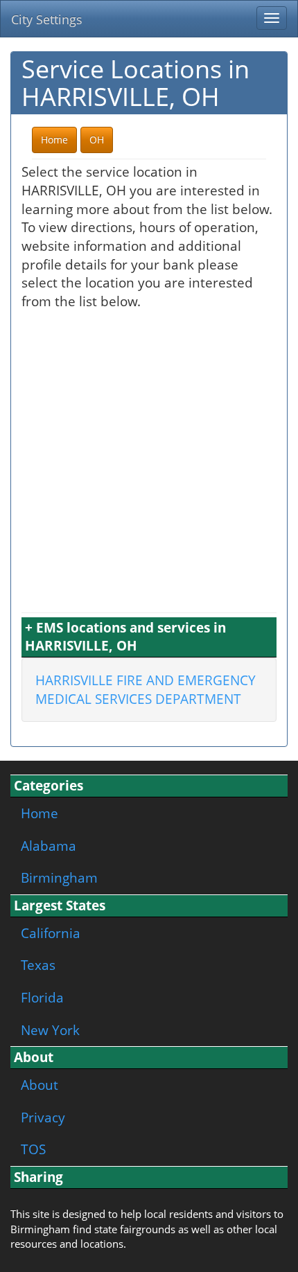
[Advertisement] (149, 460)
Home (39, 813)
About (39, 1084)
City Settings (46, 19)
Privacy (43, 1117)
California (50, 933)
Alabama (48, 845)
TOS (33, 1149)
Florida (42, 997)
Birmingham (59, 877)
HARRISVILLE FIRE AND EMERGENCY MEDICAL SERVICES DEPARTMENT (145, 689)
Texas (38, 964)
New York (50, 1030)
